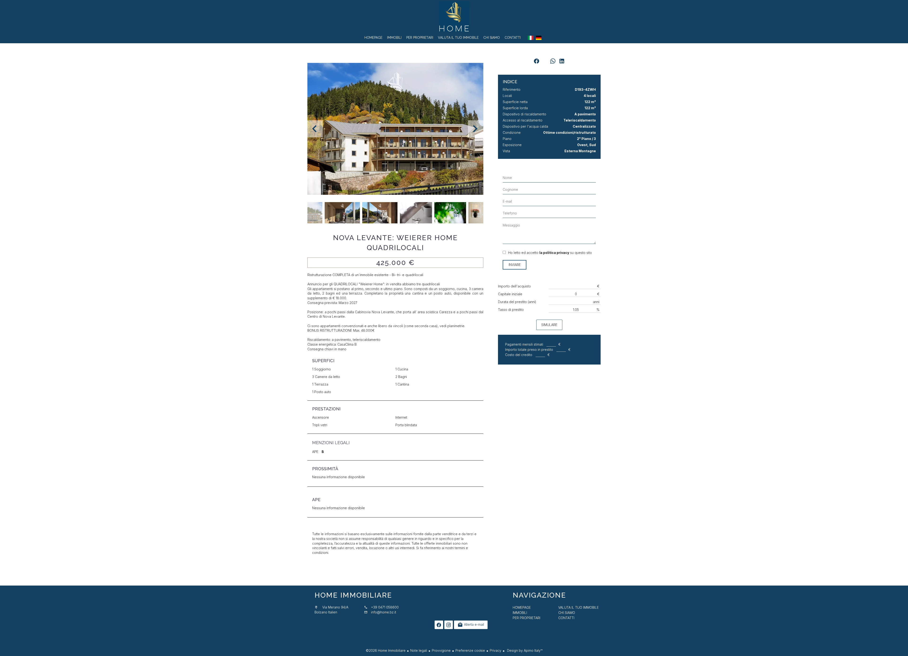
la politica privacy (554, 253)
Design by (524, 650)
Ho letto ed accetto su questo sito (550, 253)
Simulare (549, 325)
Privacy (495, 650)
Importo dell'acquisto (514, 286)
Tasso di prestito (511, 310)
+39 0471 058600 (385, 607)
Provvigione (441, 650)
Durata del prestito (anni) (517, 302)
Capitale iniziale (510, 294)
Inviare (515, 265)
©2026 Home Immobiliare (386, 650)
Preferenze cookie (470, 650)
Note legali (418, 650)
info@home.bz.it (383, 612)
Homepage (454, 16)
